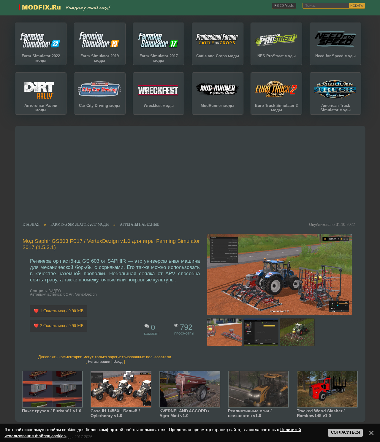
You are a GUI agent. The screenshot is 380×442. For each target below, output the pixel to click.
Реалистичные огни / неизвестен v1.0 (250, 413)
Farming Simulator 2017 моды (79, 224)
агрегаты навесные (139, 224)
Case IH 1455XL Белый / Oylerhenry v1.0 (115, 413)
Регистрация (99, 361)
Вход (118, 361)
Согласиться (345, 432)
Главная (31, 224)
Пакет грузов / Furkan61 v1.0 (51, 410)
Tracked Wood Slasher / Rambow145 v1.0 (321, 413)
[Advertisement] (187, 177)
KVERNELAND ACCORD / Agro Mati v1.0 (184, 413)
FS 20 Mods (284, 5)
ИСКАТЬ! (357, 5)
